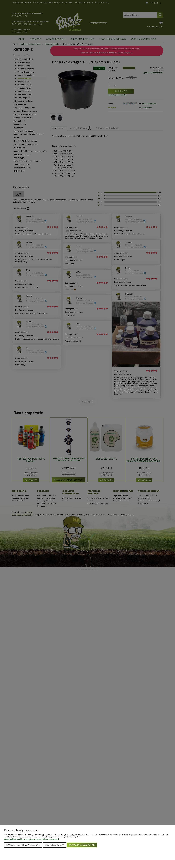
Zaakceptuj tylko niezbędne (23, 845)
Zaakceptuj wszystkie (82, 845)
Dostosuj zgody (54, 845)
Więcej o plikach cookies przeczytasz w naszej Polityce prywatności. (31, 839)
